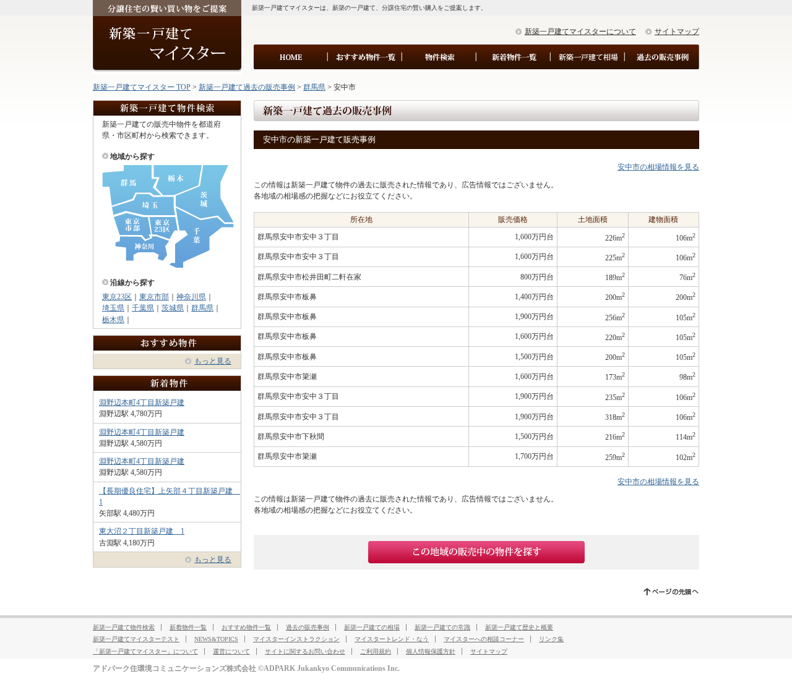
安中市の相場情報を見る (658, 167)
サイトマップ (677, 31)
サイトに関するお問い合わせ (305, 651)
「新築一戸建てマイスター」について (145, 651)
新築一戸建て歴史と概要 (519, 627)
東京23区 (117, 296)
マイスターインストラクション (296, 639)
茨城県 (172, 308)
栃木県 (113, 319)
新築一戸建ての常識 (442, 627)
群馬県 (314, 87)
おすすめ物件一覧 (246, 627)
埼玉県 (113, 308)
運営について (231, 651)
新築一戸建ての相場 (372, 627)
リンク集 (551, 639)
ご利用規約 (375, 651)
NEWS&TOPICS (216, 639)
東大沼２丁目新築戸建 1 (141, 531)
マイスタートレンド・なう (392, 639)
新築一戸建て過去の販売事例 (247, 87)
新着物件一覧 (188, 627)
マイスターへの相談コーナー (484, 639)
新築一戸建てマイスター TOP (142, 87)
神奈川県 (191, 296)
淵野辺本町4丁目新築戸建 (141, 402)
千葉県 (143, 308)
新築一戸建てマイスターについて (580, 31)
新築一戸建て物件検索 (124, 627)
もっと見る (212, 361)
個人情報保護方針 (430, 651)
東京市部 (154, 296)
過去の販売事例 (307, 627)
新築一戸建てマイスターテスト (136, 639)
